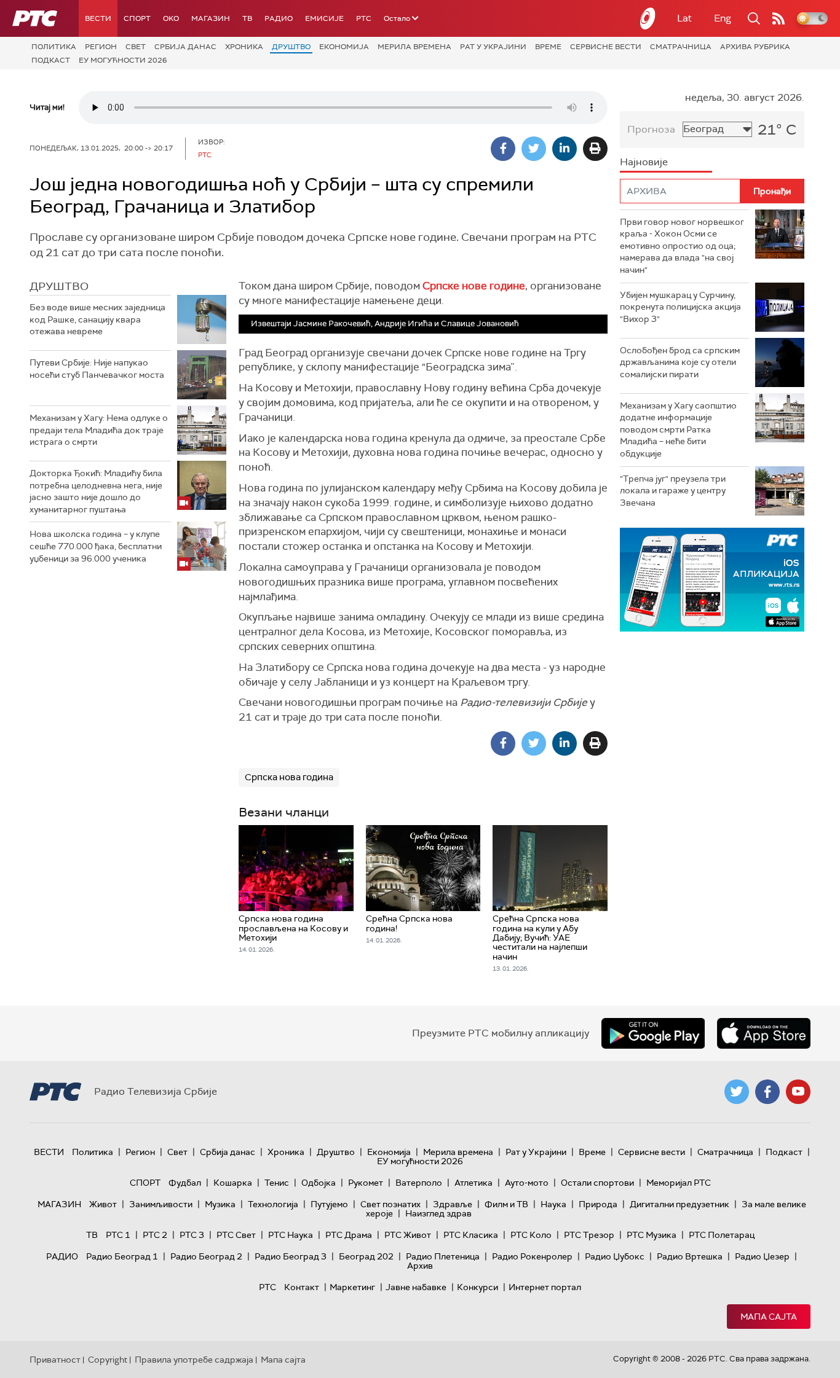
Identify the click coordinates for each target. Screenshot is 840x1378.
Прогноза (651, 129)
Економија (344, 47)
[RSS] (778, 18)
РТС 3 (192, 1234)
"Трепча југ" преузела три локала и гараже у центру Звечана (673, 490)
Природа (598, 1204)
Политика (53, 47)
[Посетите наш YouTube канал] (798, 1091)
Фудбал (184, 1182)
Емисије (324, 18)
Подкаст (50, 60)
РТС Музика (651, 1234)
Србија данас (185, 47)
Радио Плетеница (443, 1256)
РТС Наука (290, 1234)
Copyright (107, 1359)
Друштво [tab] (59, 286)
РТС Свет (236, 1234)
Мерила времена (414, 47)
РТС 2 (155, 1234)
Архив (420, 1265)
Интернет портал (545, 1287)
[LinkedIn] (564, 148)
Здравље (452, 1204)
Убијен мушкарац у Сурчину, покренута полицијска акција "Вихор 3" (680, 306)
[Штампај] (595, 148)
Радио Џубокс (614, 1256)
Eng (722, 18)
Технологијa (273, 1204)
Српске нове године (473, 285)
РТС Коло (531, 1234)
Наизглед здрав (438, 1213)
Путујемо (329, 1204)
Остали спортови (597, 1182)
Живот (103, 1204)
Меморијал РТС (678, 1182)
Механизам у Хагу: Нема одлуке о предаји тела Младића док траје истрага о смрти (99, 429)
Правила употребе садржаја (194, 1359)
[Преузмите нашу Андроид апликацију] (653, 1033)
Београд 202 (366, 1256)
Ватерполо (418, 1182)
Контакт (301, 1287)
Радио (278, 18)
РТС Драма (348, 1234)
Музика (220, 1204)
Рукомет (365, 1182)
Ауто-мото (527, 1182)
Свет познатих (390, 1204)
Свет (135, 47)
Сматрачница (680, 47)
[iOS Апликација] (712, 580)
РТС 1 (118, 1234)
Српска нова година (289, 777)
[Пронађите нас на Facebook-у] (767, 1091)
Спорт (137, 18)
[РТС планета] (648, 18)
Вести (98, 18)
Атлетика (473, 1182)
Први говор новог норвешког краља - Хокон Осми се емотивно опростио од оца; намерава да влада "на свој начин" (682, 245)
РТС (363, 18)
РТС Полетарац (722, 1234)
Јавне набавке (416, 1287)
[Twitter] (533, 148)
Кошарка (232, 1182)
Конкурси (477, 1287)
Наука (553, 1204)
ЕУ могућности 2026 (123, 60)
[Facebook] (503, 148)
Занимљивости (160, 1204)
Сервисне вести (605, 47)
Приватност (55, 1359)
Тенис (276, 1182)
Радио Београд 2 (206, 1256)
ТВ (247, 18)
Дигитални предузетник (679, 1204)
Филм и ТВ (506, 1204)
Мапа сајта (768, 1316)
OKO (171, 18)
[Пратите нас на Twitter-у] (736, 1091)
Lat (684, 18)
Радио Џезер (762, 1256)
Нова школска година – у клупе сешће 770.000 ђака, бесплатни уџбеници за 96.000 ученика (96, 545)
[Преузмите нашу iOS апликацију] (763, 1033)
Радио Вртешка (690, 1256)
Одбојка (318, 1182)
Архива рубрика (755, 47)
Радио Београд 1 (122, 1256)
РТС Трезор (589, 1234)
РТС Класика (470, 1234)
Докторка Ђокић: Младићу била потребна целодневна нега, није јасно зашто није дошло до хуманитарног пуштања (96, 491)
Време (548, 47)
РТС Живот (407, 1234)
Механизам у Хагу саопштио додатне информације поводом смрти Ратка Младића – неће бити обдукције (678, 429)
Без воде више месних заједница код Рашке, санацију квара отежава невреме (97, 319)
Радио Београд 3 (291, 1256)
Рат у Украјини (493, 47)
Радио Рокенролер (532, 1256)
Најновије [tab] (644, 161)
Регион (101, 47)
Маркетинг (352, 1287)
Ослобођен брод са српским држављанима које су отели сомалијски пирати (680, 362)
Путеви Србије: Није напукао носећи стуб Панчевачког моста (97, 368)
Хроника (244, 47)
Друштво (291, 47)
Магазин (210, 18)
